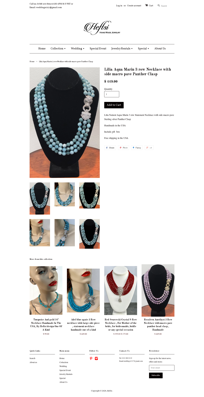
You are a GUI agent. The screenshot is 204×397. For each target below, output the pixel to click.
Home (42, 49)
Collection (57, 49)
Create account (134, 5)
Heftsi (110, 390)
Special (142, 49)
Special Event (98, 49)
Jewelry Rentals (121, 49)
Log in (119, 5)
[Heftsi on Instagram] (96, 359)
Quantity (108, 88)
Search (32, 358)
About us (33, 362)
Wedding (77, 49)
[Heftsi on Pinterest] (91, 359)
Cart (151, 5)
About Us (160, 49)
